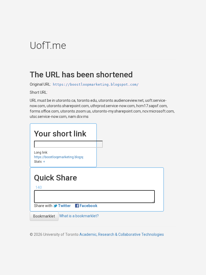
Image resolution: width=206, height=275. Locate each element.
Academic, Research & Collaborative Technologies (121, 234)
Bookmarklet (44, 216)
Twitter (64, 206)
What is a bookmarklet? (79, 216)
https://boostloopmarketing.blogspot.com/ (96, 84)
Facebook (88, 206)
